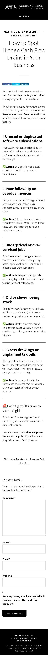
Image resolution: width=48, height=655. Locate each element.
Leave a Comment (24, 36)
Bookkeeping (22, 459)
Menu (26, 16)
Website (7, 576)
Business (34, 459)
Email (6, 559)
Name (6, 542)
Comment (8, 498)
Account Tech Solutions (24, 7)
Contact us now (30, 440)
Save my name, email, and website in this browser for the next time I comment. (23, 600)
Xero (26, 463)
